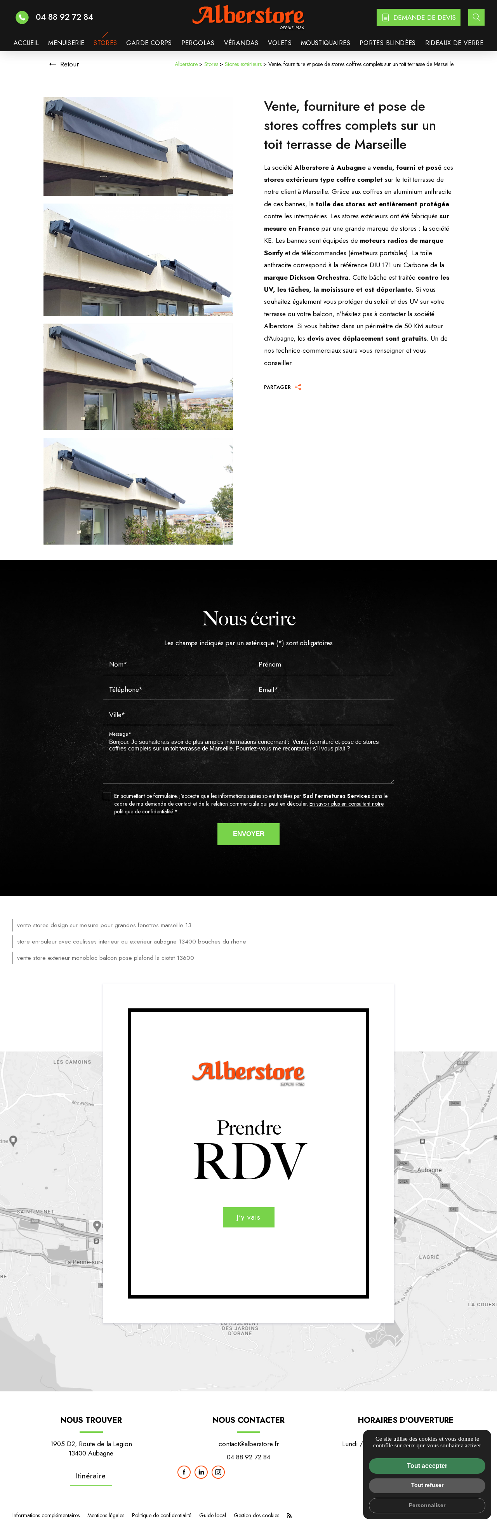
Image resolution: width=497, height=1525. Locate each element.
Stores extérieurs (243, 64)
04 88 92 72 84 (248, 1457)
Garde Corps (149, 42)
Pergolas (198, 42)
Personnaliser (427, 1505)
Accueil (26, 42)
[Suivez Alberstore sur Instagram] (218, 1472)
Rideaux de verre (454, 42)
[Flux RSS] (289, 1515)
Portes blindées (388, 42)
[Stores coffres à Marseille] (138, 377)
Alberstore (186, 64)
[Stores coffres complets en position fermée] (138, 146)
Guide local (212, 1515)
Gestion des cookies (256, 1515)
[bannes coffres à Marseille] (138, 491)
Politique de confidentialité (161, 1515)
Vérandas (241, 42)
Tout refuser (427, 1485)
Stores (105, 42)
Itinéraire (91, 1476)
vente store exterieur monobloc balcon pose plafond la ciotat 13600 (105, 958)
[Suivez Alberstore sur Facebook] (184, 1472)
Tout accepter (427, 1465)
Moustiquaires (325, 42)
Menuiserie (66, 42)
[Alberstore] (249, 17)
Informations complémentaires (46, 1515)
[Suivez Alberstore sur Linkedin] (201, 1472)
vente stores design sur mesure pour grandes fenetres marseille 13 (104, 925)
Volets (280, 42)
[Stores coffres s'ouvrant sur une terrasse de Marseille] (138, 259)
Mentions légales (105, 1515)
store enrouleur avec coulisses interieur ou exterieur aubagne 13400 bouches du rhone (131, 941)
